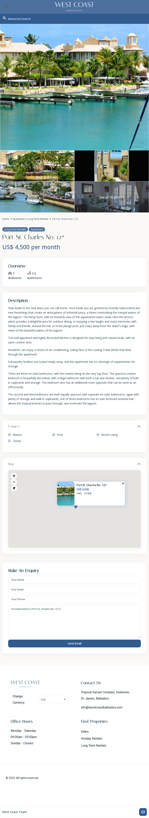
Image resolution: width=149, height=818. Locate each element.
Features (14, 426)
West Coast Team (14, 812)
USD (43, 699)
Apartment (19, 219)
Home (5, 219)
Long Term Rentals (38, 219)
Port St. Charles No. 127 (91, 485)
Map (11, 464)
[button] (83, 511)
